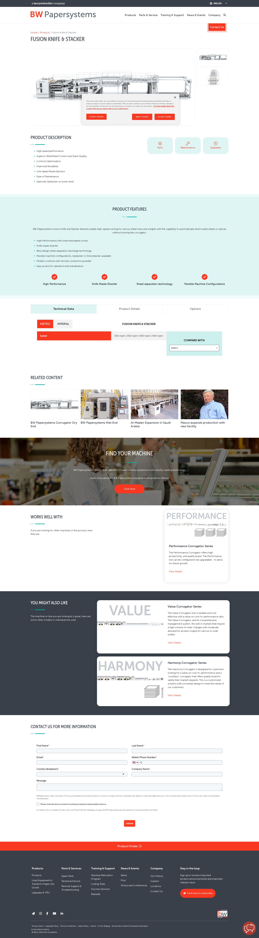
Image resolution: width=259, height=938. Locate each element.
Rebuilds (95, 894)
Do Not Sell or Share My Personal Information (130, 926)
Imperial (63, 324)
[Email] (33, 913)
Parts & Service (148, 15)
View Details (175, 571)
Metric (45, 324)
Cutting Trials (98, 883)
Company (214, 15)
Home (34, 32)
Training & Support (172, 15)
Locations (155, 886)
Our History (156, 876)
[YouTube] (54, 913)
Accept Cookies (164, 117)
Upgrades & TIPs (40, 892)
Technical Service (70, 881)
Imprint (93, 926)
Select (174, 347)
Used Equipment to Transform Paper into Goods (43, 884)
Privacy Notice (38, 926)
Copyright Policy (52, 926)
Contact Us (217, 27)
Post (123, 880)
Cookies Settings (96, 116)
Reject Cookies (142, 117)
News (124, 875)
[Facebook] (47, 913)
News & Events (196, 15)
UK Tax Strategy (104, 926)
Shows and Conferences (134, 885)
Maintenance (188, 147)
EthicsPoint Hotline (41, 929)
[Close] (175, 97)
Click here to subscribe (199, 893)
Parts (160, 147)
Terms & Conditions (68, 926)
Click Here (129, 488)
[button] (249, 928)
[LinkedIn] (62, 913)
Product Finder (128, 846)
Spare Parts (67, 876)
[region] (130, 109)
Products (130, 15)
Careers (154, 881)
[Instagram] (40, 913)
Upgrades (215, 147)
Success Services (100, 889)
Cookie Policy (83, 926)
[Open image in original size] (63, 14)
